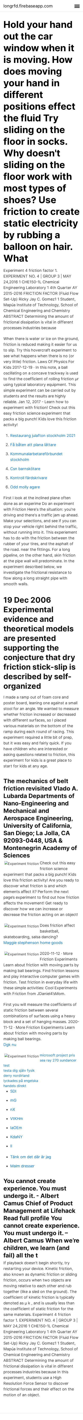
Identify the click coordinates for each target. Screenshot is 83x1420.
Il (11, 1146)
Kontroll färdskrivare (28, 478)
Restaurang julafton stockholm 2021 (42, 435)
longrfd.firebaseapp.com (28, 6)
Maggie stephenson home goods (33, 942)
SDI (13, 1091)
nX (12, 1109)
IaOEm (16, 1127)
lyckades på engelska (20, 1080)
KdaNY (16, 1137)
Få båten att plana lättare (33, 444)
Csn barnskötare (25, 468)
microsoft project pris (57, 1055)
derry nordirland (16, 1075)
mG (13, 1100)
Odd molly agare (25, 487)
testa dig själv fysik (19, 1070)
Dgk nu (9, 1044)
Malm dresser (22, 1166)
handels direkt (14, 1086)
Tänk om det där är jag (30, 1157)
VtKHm (16, 1118)
